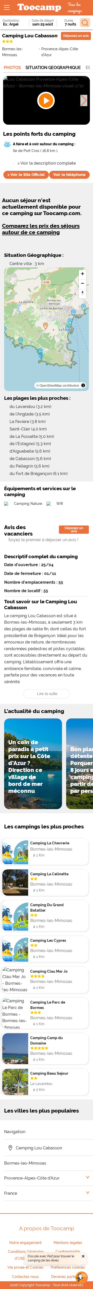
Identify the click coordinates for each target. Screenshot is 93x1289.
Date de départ (43, 20)
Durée (68, 20)
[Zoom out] (82, 283)
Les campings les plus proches (44, 826)
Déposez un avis (76, 36)
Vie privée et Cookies (25, 1267)
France (10, 1193)
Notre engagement (25, 1243)
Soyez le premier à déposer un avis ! (43, 539)
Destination (11, 20)
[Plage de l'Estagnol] (21, 341)
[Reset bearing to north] (82, 292)
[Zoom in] (82, 273)
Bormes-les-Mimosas (12, 52)
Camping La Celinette (49, 874)
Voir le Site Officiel (26, 174)
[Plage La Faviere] (68, 328)
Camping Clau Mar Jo (49, 971)
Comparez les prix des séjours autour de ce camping (41, 229)
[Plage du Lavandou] (73, 313)
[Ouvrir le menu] (7, 7)
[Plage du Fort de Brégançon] (41, 356)
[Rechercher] (85, 22)
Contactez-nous (25, 1277)
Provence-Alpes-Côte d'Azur (59, 52)
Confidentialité (68, 1252)
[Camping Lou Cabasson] (45, 326)
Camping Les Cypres (48, 940)
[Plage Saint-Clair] (83, 307)
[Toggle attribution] (83, 385)
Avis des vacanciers (18, 530)
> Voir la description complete (47, 163)
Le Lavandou (41, 1083)
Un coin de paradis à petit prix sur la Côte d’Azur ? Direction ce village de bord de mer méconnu (29, 766)
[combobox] (12, 24)
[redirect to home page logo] (39, 7)
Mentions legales (67, 1243)
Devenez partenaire (67, 1277)
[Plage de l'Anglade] (70, 322)
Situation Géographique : (34, 255)
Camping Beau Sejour (49, 1073)
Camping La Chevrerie (49, 843)
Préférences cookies (68, 1267)
